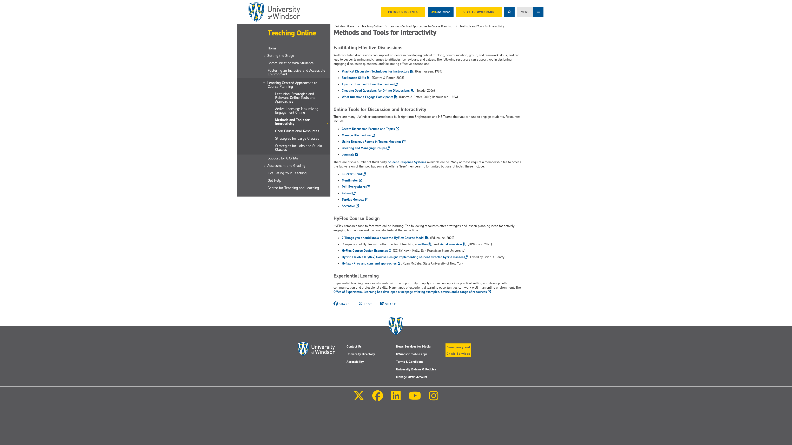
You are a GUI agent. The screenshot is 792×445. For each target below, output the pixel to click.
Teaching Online (292, 33)
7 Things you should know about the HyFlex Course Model (383, 238)
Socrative (349, 206)
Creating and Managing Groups (364, 148)
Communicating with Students (291, 63)
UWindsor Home (344, 26)
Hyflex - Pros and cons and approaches (370, 263)
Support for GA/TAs (283, 158)
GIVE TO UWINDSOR (478, 12)
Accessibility (355, 362)
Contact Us (354, 346)
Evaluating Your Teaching (287, 173)
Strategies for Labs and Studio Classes (298, 147)
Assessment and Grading (286, 165)
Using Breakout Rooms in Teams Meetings (372, 141)
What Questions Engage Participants (368, 97)
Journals (348, 154)
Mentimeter (350, 180)
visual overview (451, 244)
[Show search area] (509, 12)
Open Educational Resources (297, 131)
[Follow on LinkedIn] (395, 398)
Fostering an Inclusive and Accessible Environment (296, 72)
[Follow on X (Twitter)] (359, 398)
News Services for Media (413, 346)
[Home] (274, 12)
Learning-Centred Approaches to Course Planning (292, 84)
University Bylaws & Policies (416, 369)
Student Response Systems (407, 162)
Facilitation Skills (354, 78)
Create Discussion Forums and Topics (369, 129)
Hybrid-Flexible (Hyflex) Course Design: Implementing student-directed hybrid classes (403, 257)
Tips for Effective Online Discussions (368, 84)
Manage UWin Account (411, 377)
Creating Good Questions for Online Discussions (376, 90)
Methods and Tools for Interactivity (292, 121)
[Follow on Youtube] (415, 398)
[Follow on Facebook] (378, 398)
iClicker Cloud (352, 174)
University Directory (360, 354)
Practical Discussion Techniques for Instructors (376, 71)
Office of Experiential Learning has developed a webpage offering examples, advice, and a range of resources (411, 292)
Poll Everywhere (354, 187)
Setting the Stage (281, 55)
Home (272, 48)
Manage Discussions (357, 135)
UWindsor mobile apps (411, 354)
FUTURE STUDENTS (403, 12)
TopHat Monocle (353, 199)
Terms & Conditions (409, 362)
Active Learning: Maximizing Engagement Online (296, 110)
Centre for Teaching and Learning (293, 187)
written (423, 244)
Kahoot (347, 193)
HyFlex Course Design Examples (365, 250)
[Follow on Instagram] (433, 398)
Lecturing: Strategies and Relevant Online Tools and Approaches (295, 97)
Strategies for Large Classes (297, 138)
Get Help (274, 180)
